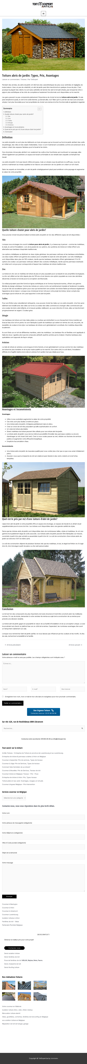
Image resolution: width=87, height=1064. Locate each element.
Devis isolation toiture (12, 953)
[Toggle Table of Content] (38, 109)
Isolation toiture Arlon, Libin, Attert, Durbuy (17, 1010)
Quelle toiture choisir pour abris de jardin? (19, 114)
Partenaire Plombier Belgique (12, 925)
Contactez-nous (14, 948)
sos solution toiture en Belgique (13, 1020)
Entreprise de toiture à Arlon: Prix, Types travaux (19, 777)
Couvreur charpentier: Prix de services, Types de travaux (22, 760)
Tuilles (10, 120)
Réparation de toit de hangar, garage (15, 1024)
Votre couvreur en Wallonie (11, 1006)
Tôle (9, 116)
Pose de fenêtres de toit (23, 960)
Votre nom (6, 813)
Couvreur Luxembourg (10, 915)
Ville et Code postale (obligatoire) (14, 843)
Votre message (7, 863)
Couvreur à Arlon (8, 908)
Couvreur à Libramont (10, 911)
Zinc (9, 118)
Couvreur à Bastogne (9, 904)
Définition (8, 112)
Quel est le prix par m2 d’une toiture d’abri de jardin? (23, 129)
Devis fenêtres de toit (12, 957)
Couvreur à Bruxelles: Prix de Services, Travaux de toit (21, 770)
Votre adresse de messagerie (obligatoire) (17, 823)
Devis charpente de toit (12, 964)
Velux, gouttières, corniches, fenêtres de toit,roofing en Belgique (25, 1017)
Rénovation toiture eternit (11, 1013)
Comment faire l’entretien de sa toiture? (16, 767)
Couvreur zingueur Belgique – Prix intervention (18, 784)
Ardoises (11, 125)
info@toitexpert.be (59, 739)
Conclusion (8, 132)
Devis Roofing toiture (11, 967)
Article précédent (13, 645)
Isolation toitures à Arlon (11, 918)
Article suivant (75, 645)
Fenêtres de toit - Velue (10, 922)
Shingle (10, 123)
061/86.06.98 (46, 739)
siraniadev (54, 1058)
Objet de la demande (9, 853)
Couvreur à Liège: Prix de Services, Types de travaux (21, 764)
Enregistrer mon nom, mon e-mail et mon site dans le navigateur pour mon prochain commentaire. (40, 697)
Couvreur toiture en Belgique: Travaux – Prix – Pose (20, 774)
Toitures (23, 79)
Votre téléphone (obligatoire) (12, 833)
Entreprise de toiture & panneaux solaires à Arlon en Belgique (24, 757)
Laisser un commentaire (10, 79)
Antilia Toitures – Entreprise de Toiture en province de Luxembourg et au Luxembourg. (32, 753)
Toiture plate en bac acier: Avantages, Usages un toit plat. (22, 781)
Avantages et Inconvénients (14, 127)
